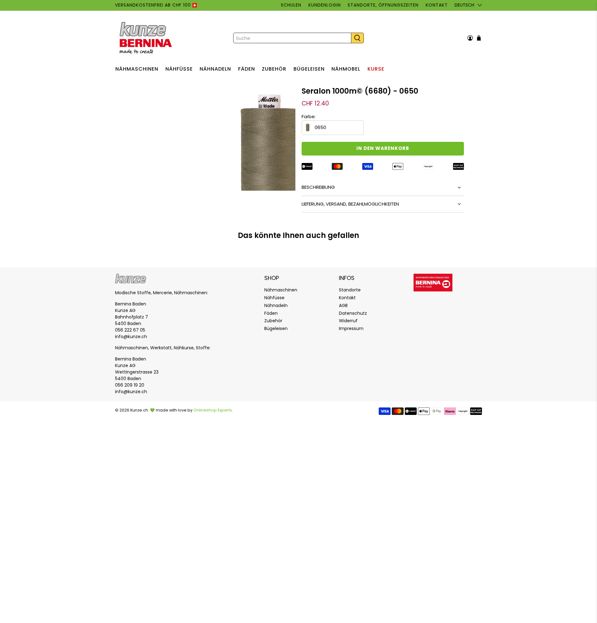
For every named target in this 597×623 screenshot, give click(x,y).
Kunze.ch (139, 410)
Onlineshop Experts (212, 410)
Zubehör (274, 68)
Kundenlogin (324, 5)
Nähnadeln (215, 68)
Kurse (376, 68)
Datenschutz (353, 313)
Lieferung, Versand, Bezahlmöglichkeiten (350, 204)
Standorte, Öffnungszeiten (383, 5)
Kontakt (436, 5)
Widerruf (348, 321)
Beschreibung (318, 187)
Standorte (350, 290)
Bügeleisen (309, 68)
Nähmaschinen (136, 68)
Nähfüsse (179, 68)
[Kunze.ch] (146, 38)
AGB (343, 305)
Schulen (291, 5)
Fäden (246, 68)
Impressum (351, 328)
